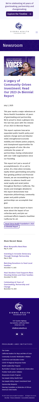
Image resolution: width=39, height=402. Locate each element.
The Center (5, 350)
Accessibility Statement (28, 397)
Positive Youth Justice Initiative (12, 372)
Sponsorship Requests (9, 384)
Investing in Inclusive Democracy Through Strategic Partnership (17, 255)
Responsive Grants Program (11, 375)
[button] (36, 32)
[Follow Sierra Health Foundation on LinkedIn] (22, 334)
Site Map (6, 397)
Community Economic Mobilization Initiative (16, 357)
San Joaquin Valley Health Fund (12, 378)
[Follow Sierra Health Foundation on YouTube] (17, 334)
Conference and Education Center (13, 360)
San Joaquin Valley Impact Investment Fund (16, 381)
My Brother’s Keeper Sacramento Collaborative (18, 369)
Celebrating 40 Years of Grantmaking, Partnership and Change (16, 284)
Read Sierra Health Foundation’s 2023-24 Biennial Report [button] (19, 225)
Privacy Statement (15, 397)
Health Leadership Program (11, 366)
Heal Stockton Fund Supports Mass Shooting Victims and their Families (18, 274)
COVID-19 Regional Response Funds (14, 363)
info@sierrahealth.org (19, 328)
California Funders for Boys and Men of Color (17, 353)
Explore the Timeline (17, 14)
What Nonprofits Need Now (15, 247)
